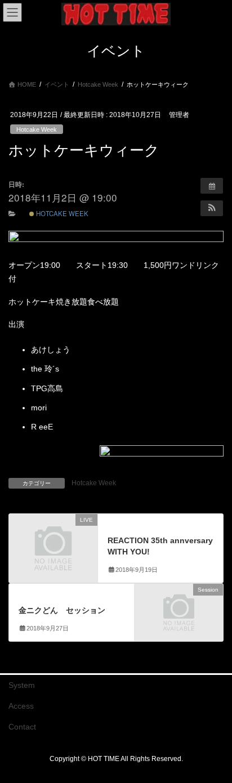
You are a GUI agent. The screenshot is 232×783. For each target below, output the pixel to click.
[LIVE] (53, 540)
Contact (22, 726)
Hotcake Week (36, 129)
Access (21, 705)
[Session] (179, 610)
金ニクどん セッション (62, 610)
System (21, 685)
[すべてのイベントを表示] (212, 185)
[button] (211, 208)
